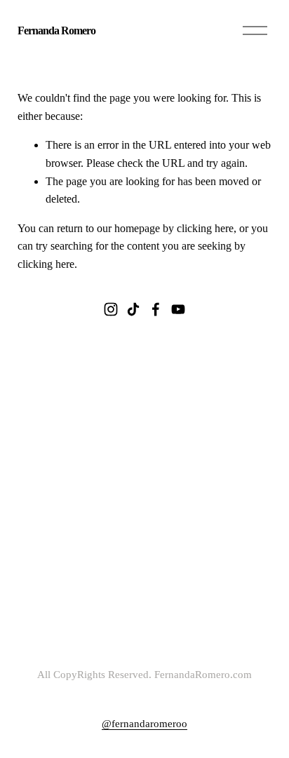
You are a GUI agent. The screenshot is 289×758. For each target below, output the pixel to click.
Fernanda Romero (57, 30)
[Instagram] (111, 309)
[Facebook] (156, 309)
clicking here (205, 228)
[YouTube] (178, 309)
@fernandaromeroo (144, 723)
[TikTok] (133, 309)
